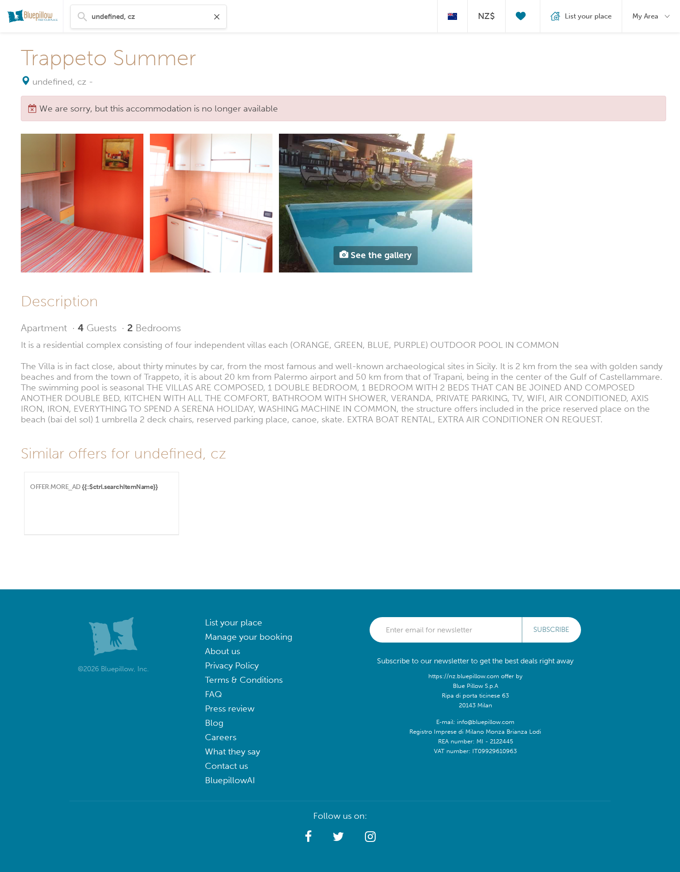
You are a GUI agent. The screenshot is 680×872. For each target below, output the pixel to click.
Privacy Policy (232, 665)
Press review (229, 708)
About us (222, 651)
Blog (214, 722)
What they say (232, 751)
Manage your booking (248, 636)
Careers (220, 737)
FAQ (213, 694)
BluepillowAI (230, 780)
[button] (308, 836)
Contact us (226, 766)
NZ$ (486, 16)
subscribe (551, 629)
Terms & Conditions (244, 679)
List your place (233, 622)
